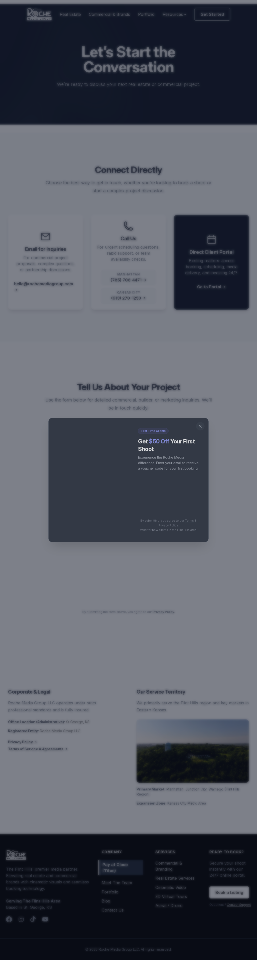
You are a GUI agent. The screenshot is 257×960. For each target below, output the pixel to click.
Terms (192, 523)
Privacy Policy (170, 528)
